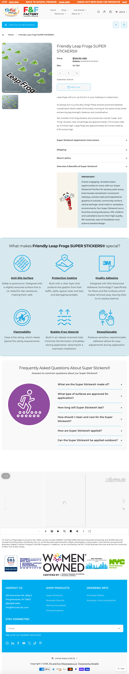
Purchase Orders (95, 595)
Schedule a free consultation (101, 600)
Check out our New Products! (22, 25)
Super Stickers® (54, 595)
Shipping (76, 61)
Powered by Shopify (88, 664)
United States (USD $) (65, 658)
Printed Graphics (54, 610)
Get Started (79, 10)
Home (53, 10)
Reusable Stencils (55, 600)
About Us (76, 14)
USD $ (121, 13)
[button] (10, 103)
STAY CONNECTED (17, 619)
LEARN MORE (61, 2)
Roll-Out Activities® (56, 605)
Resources (59, 14)
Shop (63, 10)
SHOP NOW (10, 2)
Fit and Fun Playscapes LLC (63, 664)
